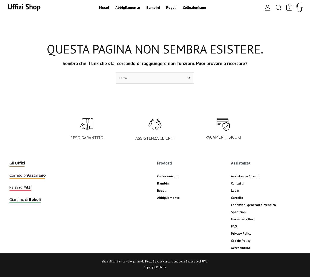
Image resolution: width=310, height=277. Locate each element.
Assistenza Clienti (245, 176)
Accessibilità (240, 248)
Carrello (237, 197)
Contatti (237, 183)
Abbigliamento (168, 197)
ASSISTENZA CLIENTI (155, 138)
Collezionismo (167, 176)
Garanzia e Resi (242, 219)
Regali (161, 190)
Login (235, 190)
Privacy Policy (241, 233)
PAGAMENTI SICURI (223, 137)
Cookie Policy (241, 240)
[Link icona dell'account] (267, 7)
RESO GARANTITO (86, 138)
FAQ (234, 226)
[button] (278, 7)
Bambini (163, 183)
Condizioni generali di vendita (253, 205)
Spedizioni (239, 212)
